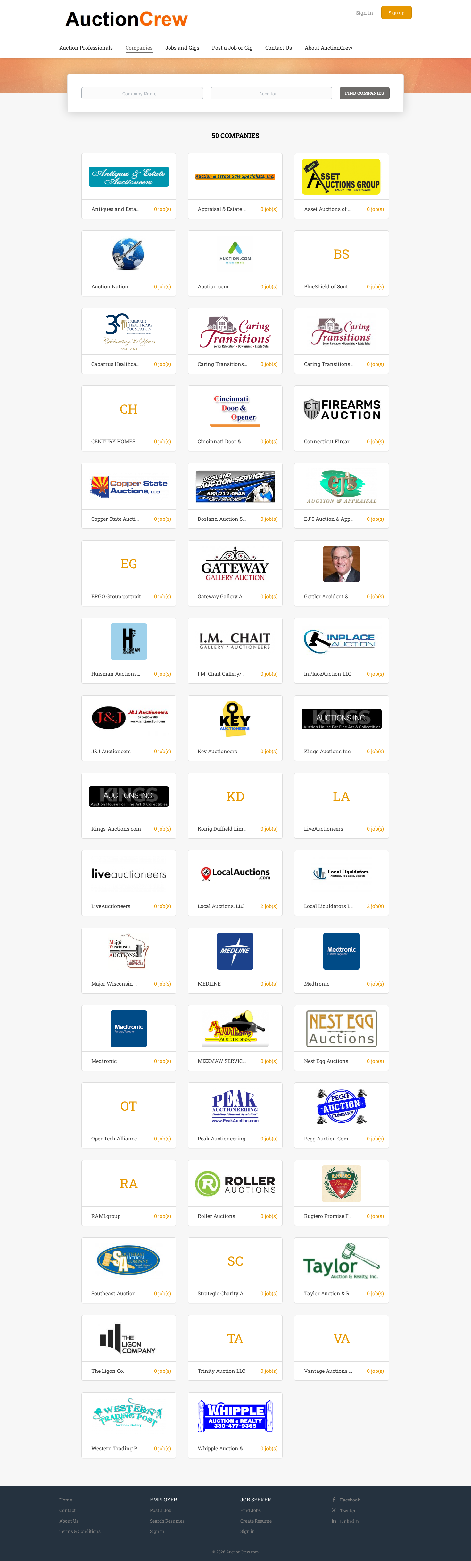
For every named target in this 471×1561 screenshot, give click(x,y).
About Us (68, 1521)
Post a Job (160, 1510)
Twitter (348, 1511)
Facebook (350, 1500)
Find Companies (364, 93)
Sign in (364, 12)
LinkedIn (349, 1521)
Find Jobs (250, 1510)
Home (65, 1500)
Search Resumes (167, 1521)
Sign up (396, 13)
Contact (67, 1510)
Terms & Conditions (80, 1531)
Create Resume (256, 1521)
